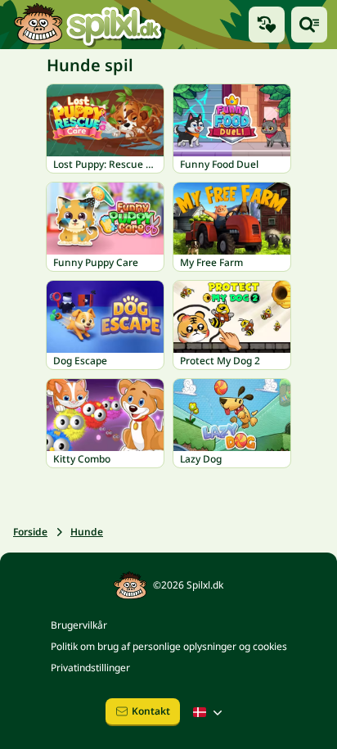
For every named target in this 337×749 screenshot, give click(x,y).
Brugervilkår (79, 625)
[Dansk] (209, 712)
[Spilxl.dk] (88, 24)
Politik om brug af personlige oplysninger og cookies (169, 646)
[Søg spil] (309, 25)
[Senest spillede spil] (267, 25)
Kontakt (151, 711)
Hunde (86, 532)
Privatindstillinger (90, 668)
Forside (30, 532)
